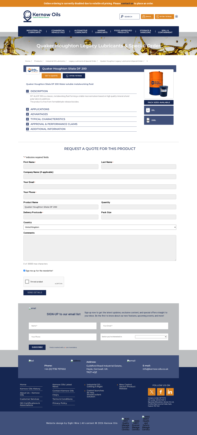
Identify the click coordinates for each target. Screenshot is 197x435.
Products (38, 61)
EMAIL (148, 17)
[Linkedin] (170, 392)
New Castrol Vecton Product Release (127, 387)
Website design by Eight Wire (62, 423)
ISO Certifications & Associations (30, 404)
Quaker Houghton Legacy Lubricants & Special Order (121, 61)
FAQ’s (56, 395)
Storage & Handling (145, 31)
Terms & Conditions (63, 399)
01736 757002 (166, 17)
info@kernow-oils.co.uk (155, 367)
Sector (112, 337)
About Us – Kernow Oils (30, 394)
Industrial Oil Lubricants (34, 31)
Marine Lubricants (101, 31)
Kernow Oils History (30, 389)
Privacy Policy (60, 403)
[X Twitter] (151, 392)
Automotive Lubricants (80, 31)
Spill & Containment (165, 31)
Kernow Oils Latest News (62, 386)
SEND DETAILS (34, 292)
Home (27, 61)
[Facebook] (161, 392)
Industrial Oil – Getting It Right (95, 386)
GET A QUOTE (51, 76)
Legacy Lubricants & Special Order (82, 61)
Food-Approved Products (123, 31)
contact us (127, 3)
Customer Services (29, 399)
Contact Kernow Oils (63, 391)
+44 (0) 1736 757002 (55, 367)
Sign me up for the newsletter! (39, 271)
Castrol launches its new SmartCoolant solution (95, 394)
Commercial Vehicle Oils (58, 31)
